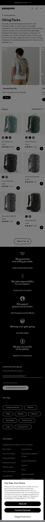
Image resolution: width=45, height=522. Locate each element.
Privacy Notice (20, 498)
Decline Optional (22, 510)
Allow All (22, 504)
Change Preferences (22, 517)
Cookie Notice (8, 498)
